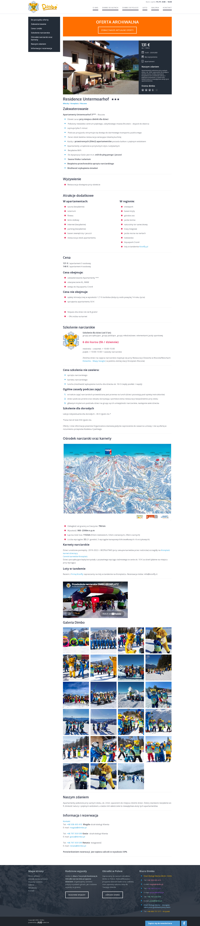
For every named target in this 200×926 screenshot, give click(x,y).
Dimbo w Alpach (110, 7)
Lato (144, 7)
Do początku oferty (40, 20)
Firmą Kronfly (77, 574)
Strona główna (34, 876)
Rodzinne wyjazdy (76, 895)
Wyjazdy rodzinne (35, 882)
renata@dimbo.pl (78, 845)
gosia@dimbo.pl (77, 836)
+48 (75, 824)
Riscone (83, 103)
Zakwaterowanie (38, 24)
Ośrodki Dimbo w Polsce (38, 879)
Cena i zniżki (36, 28)
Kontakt (167, 7)
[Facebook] (184, 923)
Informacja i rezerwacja (41, 48)
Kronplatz (75, 103)
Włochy (66, 103)
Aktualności (32, 888)
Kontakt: (67, 821)
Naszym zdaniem (38, 44)
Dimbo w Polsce (130, 7)
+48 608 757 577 (154, 911)
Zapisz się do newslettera (160, 923)
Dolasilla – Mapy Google (94, 361)
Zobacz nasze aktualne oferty (117, 30)
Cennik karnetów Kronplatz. (75, 556)
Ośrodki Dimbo (112, 895)
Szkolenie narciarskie (40, 32)
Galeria (155, 7)
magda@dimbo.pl (78, 827)
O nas (95, 7)
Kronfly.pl (144, 246)
